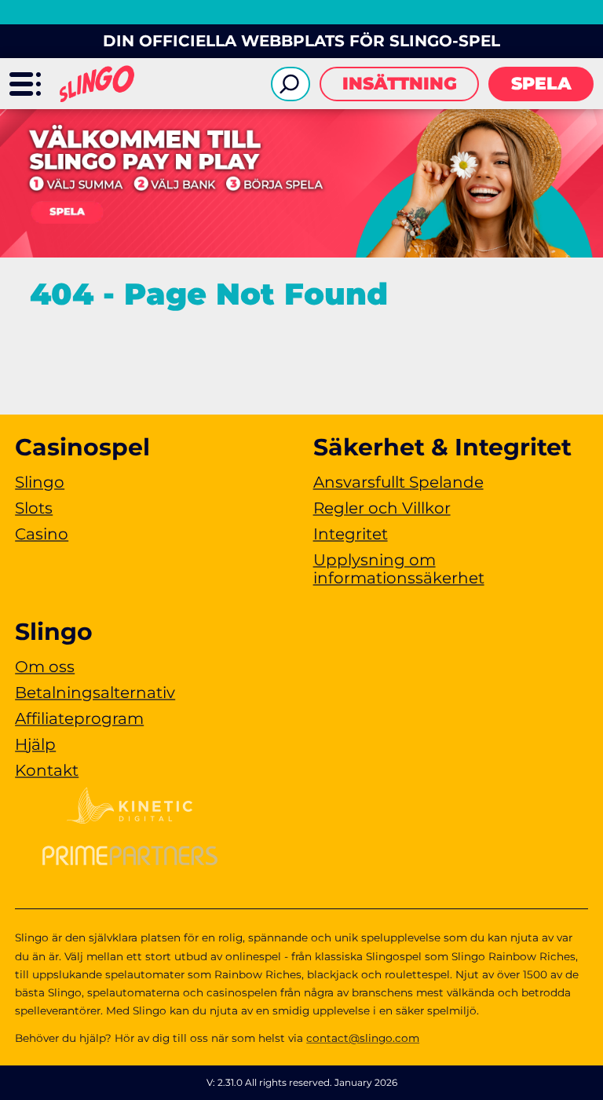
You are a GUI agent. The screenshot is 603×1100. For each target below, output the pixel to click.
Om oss (45, 666)
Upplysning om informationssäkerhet (398, 568)
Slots (34, 508)
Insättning (399, 83)
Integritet (350, 533)
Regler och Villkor (382, 508)
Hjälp (35, 744)
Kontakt (47, 770)
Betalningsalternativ (95, 692)
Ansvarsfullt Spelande (398, 482)
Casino (41, 533)
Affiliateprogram (79, 718)
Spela (541, 83)
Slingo (39, 482)
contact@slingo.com (362, 1038)
